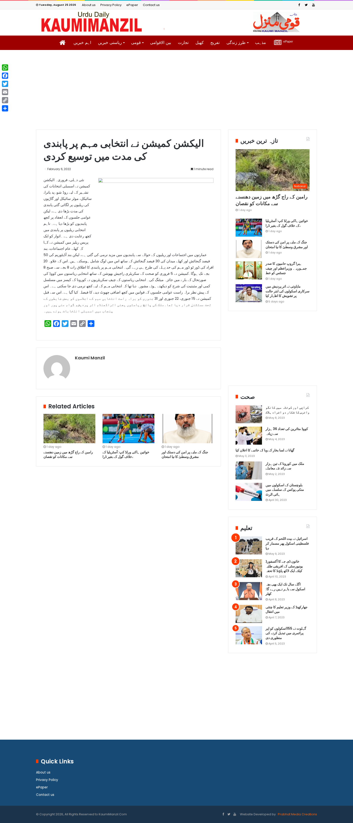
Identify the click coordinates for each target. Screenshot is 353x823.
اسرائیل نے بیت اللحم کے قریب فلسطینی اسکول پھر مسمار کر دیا (287, 543)
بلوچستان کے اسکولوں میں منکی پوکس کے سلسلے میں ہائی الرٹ (285, 490)
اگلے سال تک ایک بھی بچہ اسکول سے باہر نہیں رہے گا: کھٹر (285, 589)
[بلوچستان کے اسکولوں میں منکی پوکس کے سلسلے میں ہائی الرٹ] (249, 492)
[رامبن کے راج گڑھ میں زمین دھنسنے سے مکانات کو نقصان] (69, 428)
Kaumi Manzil (90, 358)
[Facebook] (299, 5)
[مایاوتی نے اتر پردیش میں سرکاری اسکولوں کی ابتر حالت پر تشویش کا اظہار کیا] (249, 293)
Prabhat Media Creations (297, 814)
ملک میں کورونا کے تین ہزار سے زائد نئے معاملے (285, 466)
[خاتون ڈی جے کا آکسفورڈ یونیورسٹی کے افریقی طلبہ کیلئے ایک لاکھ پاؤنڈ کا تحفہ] (249, 568)
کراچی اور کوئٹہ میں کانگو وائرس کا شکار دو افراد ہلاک (288, 410)
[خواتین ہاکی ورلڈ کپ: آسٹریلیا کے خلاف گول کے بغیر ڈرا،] (128, 428)
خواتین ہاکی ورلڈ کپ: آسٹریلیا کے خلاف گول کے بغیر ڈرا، (126, 454)
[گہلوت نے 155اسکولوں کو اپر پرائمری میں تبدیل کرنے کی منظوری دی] (249, 635)
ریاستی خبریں (110, 42)
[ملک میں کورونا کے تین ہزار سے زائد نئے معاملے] (249, 470)
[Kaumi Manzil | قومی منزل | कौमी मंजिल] (176, 22)
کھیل (199, 42)
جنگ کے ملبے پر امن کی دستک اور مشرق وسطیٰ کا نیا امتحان (185, 454)
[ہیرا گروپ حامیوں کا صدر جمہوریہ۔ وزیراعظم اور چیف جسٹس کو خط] (249, 270)
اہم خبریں (82, 42)
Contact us (151, 5)
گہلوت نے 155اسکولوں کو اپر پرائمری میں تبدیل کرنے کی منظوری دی (286, 633)
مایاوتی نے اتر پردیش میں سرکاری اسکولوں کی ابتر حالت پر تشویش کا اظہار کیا (288, 291)
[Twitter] (306, 5)
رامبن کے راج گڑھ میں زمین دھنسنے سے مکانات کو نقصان (68, 454)
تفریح (215, 42)
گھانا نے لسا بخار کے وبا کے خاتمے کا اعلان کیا (265, 450)
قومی (136, 42)
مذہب (260, 42)
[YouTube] (313, 5)
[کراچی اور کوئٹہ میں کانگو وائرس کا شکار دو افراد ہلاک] (249, 414)
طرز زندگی (236, 42)
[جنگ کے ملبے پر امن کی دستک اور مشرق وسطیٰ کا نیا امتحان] (187, 428)
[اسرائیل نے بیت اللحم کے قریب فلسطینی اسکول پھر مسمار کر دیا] (249, 545)
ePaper (132, 5)
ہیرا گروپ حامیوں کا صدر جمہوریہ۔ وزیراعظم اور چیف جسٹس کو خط (286, 268)
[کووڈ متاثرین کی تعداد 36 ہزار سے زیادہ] (249, 436)
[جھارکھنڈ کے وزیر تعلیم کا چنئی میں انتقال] (249, 614)
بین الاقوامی (160, 42)
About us (89, 5)
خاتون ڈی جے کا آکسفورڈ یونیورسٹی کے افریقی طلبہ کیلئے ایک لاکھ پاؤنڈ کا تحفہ (284, 566)
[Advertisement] (176, 93)
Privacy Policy (111, 5)
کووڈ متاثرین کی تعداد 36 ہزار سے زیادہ (287, 431)
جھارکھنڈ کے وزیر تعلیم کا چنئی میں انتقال (287, 609)
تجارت (183, 42)
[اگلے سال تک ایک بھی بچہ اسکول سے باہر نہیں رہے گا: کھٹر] (249, 591)
